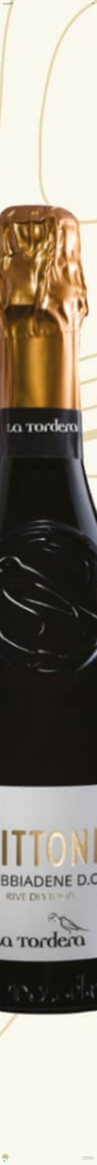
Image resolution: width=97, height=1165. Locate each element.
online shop (89, 1158)
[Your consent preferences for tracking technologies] (4, 1161)
